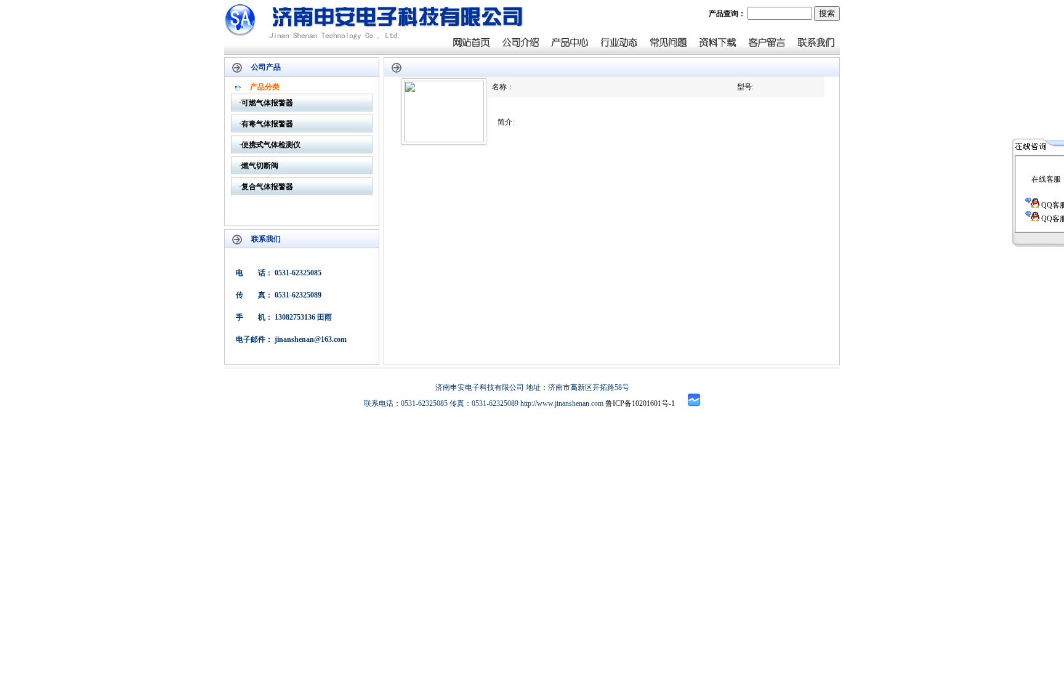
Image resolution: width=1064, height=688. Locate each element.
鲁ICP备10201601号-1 (640, 403)
